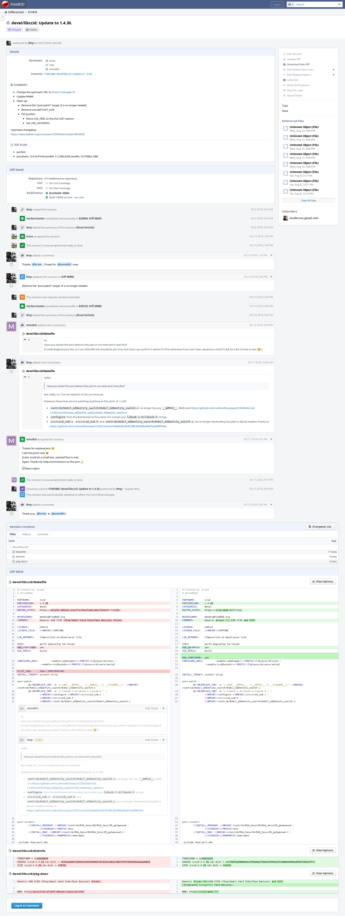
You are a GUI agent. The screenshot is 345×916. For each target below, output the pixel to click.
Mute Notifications (298, 85)
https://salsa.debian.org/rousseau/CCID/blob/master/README (48, 134)
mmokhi (54, 69)
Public (33, 30)
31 (29, 339)
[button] (277, 4)
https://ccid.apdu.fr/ (64, 92)
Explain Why (132, 489)
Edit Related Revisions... (301, 69)
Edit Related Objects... (299, 74)
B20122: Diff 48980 (90, 306)
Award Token (294, 95)
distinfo (20, 556)
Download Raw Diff (298, 64)
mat (51, 65)
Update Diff (294, 59)
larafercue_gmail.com (304, 218)
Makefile (21, 552)
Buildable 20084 (59, 193)
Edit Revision (294, 54)
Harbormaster (35, 218)
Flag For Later (295, 90)
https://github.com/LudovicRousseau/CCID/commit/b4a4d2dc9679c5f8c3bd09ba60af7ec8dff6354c (108, 426)
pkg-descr (22, 561)
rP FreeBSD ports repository (60, 178)
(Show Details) (85, 227)
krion (52, 61)
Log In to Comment (26, 905)
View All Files (308, 200)
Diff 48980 (67, 277)
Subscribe (292, 80)
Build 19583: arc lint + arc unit (66, 197)
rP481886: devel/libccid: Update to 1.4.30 (68, 74)
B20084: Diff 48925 (90, 218)
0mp (31, 43)
